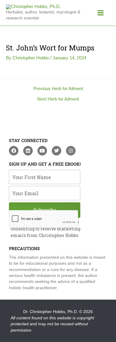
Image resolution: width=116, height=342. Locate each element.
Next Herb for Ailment (58, 99)
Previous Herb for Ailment (58, 89)
